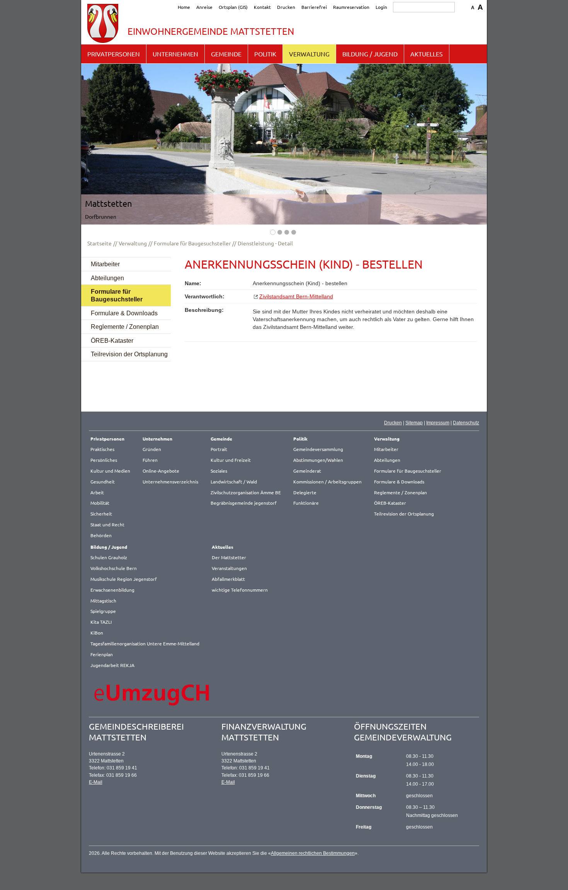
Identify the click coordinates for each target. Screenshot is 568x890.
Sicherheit (101, 514)
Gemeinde (226, 54)
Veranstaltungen (229, 568)
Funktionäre (306, 503)
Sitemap (414, 422)
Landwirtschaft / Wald (234, 481)
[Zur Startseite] (102, 23)
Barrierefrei (314, 7)
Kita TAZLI (101, 622)
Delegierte (304, 492)
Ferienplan (101, 654)
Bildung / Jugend (370, 54)
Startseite (99, 243)
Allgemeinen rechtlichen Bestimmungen (313, 853)
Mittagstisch (103, 600)
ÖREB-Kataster (112, 340)
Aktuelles (426, 54)
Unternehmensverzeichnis (170, 481)
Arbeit (97, 492)
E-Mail (95, 782)
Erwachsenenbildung (112, 590)
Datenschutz (466, 422)
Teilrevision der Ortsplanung (129, 354)
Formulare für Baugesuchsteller (192, 243)
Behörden (101, 535)
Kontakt (262, 7)
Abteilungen (107, 277)
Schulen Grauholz (108, 557)
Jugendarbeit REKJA (112, 665)
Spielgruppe (103, 611)
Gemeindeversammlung (318, 449)
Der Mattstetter (229, 557)
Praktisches (102, 449)
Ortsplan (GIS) (233, 7)
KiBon (96, 633)
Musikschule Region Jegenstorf (123, 579)
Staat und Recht (107, 524)
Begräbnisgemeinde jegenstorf (244, 503)
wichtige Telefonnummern (240, 590)
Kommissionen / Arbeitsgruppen (327, 481)
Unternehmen (175, 54)
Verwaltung (309, 54)
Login (381, 7)
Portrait (219, 449)
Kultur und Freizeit (231, 460)
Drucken (286, 7)
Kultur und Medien (110, 471)
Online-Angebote (161, 471)
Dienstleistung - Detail (265, 243)
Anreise (204, 7)
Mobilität (99, 503)
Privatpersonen (113, 54)
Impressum (437, 422)
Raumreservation (351, 7)
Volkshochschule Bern (113, 568)
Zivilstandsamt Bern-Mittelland (296, 297)
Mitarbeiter (105, 263)
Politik (265, 54)
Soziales (219, 471)
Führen (150, 460)
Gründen (152, 449)
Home (184, 7)
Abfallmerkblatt (228, 579)
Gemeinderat (307, 471)
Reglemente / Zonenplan (125, 326)
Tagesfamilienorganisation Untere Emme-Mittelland (144, 643)
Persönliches (103, 460)
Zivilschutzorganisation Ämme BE (246, 492)
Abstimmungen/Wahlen (318, 460)
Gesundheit (102, 481)
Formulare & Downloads (124, 313)
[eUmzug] (152, 694)
